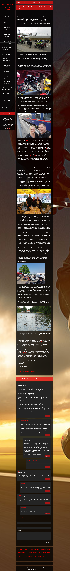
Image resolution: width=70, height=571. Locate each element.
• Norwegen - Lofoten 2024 (6, 87)
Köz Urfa (30, 219)
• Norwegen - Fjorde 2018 (7, 69)
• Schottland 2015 (6, 60)
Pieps (41, 341)
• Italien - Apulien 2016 (6, 62)
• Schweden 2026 (6, 93)
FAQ (6, 105)
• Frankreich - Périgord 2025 (6, 90)
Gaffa (46, 148)
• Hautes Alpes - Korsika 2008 (7, 44)
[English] (7, 128)
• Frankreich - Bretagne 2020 (7, 76)
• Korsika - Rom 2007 (7, 41)
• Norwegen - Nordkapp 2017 (7, 66)
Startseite (7, 16)
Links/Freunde (7, 100)
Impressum (6, 109)
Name (19, 520)
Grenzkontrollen (33, 155)
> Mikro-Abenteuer (7, 31)
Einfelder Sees (43, 255)
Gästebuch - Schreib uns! (7, 102)
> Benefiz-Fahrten (6, 34)
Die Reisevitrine (7, 95)
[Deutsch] (5, 128)
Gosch (19, 289)
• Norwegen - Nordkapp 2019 (7, 72)
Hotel (28, 299)
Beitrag (19, 530)
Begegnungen (7, 27)
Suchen (50, 6)
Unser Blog (6, 29)
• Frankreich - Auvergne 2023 (7, 84)
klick (29, 368)
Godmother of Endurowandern (38, 336)
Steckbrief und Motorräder (7, 19)
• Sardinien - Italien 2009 (7, 47)
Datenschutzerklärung (7, 107)
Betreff (19, 525)
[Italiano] (9, 128)
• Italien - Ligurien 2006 (6, 38)
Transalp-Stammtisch (6, 98)
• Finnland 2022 (7, 81)
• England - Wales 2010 (6, 49)
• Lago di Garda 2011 (7, 52)
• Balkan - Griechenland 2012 (7, 55)
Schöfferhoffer (24, 352)
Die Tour (34, 2)
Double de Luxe (28, 140)
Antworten (47, 415)
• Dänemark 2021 (6, 78)
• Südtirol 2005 (7, 36)
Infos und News (6, 24)
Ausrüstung (6, 22)
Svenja (33, 294)
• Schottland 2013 (6, 58)
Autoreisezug (21, 24)
